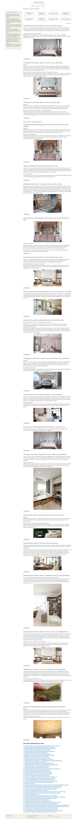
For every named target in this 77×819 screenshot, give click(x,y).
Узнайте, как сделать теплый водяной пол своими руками (37, 775)
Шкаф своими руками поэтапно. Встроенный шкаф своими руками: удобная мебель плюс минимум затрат (47, 805)
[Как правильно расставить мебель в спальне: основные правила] (47, 47)
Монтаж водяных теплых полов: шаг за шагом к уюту (36, 762)
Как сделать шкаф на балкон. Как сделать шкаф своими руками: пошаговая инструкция (43, 802)
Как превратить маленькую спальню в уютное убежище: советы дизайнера (46, 358)
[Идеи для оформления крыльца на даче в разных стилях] (47, 178)
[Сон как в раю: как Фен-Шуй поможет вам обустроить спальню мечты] (47, 440)
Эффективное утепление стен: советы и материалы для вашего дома (44, 669)
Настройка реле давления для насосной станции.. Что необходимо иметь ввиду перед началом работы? (46, 806)
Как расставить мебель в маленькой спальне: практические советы (43, 515)
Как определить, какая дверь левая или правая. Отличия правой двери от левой (13, 26)
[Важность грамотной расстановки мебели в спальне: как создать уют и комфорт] (47, 307)
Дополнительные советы (29, 13)
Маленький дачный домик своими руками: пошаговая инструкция (38, 772)
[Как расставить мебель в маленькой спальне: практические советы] (47, 533)
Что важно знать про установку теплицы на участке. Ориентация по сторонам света (42, 787)
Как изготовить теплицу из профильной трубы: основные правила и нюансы (41, 811)
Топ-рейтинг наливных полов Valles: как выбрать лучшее (37, 767)
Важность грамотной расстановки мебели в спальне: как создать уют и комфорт (47, 291)
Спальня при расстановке (41, 13)
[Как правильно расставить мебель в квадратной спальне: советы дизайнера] (47, 605)
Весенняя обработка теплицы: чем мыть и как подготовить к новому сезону (40, 748)
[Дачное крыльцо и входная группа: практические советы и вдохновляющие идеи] (47, 231)
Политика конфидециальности (31, 816)
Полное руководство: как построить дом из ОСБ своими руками (37, 754)
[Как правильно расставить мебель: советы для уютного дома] (47, 116)
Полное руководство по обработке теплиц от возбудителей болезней (39, 763)
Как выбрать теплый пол (30, 783)
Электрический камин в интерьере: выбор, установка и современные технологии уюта (42, 745)
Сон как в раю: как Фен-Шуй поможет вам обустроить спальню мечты (44, 427)
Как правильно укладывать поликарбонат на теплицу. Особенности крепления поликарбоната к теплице (46, 784)
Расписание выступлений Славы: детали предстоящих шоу (37, 770)
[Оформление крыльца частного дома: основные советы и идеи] (47, 203)
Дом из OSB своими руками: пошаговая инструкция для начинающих (44, 707)
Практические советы (53, 19)
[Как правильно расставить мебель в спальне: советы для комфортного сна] (47, 655)
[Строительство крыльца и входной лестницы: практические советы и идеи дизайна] (47, 150)
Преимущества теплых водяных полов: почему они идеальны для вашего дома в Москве (43, 760)
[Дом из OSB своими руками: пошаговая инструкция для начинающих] (47, 729)
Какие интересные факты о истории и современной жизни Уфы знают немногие (41, 764)
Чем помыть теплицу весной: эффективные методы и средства (37, 749)
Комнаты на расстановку (41, 19)
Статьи (43, 6)
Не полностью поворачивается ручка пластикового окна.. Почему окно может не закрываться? (13, 35)
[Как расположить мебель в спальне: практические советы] (47, 563)
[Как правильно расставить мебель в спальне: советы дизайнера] (47, 87)
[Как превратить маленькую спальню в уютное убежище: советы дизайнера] (47, 380)
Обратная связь (50, 815)
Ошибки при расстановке (65, 13)
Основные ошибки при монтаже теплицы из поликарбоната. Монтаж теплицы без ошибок (43, 786)
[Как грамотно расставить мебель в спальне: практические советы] (47, 277)
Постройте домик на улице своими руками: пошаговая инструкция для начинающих (42, 768)
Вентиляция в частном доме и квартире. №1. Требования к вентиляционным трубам (42, 793)
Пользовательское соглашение (34, 815)
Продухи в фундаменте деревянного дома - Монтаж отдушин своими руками (41, 798)
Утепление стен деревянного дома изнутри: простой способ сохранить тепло (41, 776)
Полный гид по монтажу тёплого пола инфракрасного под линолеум (39, 759)
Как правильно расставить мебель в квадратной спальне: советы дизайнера (46, 575)
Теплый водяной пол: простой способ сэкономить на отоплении (38, 774)
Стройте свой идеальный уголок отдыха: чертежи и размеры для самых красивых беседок (44, 810)
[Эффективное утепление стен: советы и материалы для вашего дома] (47, 692)
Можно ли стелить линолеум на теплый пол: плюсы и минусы (37, 758)
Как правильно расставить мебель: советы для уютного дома (41, 102)
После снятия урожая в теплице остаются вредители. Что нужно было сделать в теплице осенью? (45, 791)
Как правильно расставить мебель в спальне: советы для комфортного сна (45, 632)
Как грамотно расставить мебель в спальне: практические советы (43, 257)
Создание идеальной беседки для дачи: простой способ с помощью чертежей (41, 780)
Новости (38, 6)
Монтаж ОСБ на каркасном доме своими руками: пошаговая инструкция (39, 755)
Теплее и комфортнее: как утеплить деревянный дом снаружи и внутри (40, 779)
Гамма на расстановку (53, 13)
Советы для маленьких (65, 19)
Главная (33, 6)
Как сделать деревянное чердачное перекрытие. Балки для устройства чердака (41, 807)
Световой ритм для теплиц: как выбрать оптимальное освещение (38, 801)
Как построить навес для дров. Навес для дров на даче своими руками (13, 15)
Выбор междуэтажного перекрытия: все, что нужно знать (37, 790)
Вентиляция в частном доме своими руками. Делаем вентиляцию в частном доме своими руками (45, 797)
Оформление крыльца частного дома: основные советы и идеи (42, 184)
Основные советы (29, 19)
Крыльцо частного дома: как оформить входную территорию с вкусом (13, 31)
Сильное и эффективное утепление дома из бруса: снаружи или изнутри (40, 778)
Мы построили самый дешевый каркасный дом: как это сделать (38, 771)
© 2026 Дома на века (9, 815)
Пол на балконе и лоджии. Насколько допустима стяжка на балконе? (39, 782)
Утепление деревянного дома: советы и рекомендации (35, 752)
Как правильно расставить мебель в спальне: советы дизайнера (42, 63)
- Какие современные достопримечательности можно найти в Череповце (39, 747)
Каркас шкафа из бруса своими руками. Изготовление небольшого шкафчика (41, 803)
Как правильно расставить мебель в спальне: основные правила (42, 26)
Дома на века (38, 2)
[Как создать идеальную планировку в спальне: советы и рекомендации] (47, 489)
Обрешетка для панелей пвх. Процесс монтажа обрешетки (37, 799)
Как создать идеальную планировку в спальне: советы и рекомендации (44, 454)
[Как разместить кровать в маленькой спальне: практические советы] (47, 343)
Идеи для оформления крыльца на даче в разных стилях (40, 166)
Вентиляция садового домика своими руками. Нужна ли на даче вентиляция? (41, 795)
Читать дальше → (27, 58)
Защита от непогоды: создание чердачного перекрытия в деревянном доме (40, 789)
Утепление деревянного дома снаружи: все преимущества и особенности (39, 751)
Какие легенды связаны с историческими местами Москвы (37, 766)
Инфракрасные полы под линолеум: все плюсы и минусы (36, 756)
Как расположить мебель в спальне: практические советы (40, 543)
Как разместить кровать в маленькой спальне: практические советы (43, 320)
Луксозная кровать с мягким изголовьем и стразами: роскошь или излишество (41, 809)
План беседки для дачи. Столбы (31, 794)
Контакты (28, 815)
